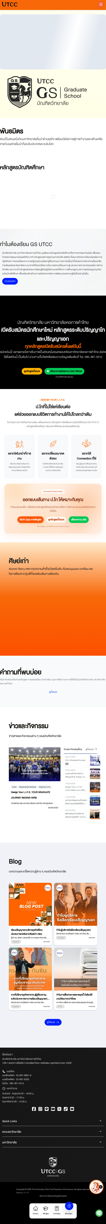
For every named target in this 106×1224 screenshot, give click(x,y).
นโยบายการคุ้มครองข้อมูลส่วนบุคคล (53, 1196)
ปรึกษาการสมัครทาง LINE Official (66, 371)
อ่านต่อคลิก (10, 281)
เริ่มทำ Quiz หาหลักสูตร (30, 520)
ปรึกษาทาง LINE (78, 520)
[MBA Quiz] (96, 1194)
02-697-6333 (22, 1079)
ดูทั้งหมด (53, 692)
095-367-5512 (17, 1083)
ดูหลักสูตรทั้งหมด (32, 371)
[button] (101, 4)
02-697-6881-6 (23, 1075)
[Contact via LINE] (99, 1213)
